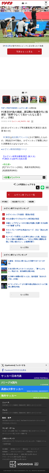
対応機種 (5, 449)
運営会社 (25, 449)
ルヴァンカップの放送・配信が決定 (20, 214)
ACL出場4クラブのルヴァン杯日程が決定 (22, 219)
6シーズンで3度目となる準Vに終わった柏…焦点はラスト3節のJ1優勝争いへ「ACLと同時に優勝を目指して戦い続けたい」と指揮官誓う (26, 239)
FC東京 (6, 137)
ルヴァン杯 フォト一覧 (24, 195)
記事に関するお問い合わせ (29, 454)
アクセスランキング (21, 441)
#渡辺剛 (31, 202)
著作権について (15, 449)
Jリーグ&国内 (13, 405)
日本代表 (5, 405)
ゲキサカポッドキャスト (9, 423)
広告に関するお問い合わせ (10, 454)
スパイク (39, 405)
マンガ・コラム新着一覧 (9, 431)
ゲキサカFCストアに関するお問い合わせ (14, 459)
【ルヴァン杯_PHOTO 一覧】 (20, 121)
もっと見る (24, 247)
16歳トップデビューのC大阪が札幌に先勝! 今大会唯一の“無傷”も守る (27, 224)
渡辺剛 (8, 46)
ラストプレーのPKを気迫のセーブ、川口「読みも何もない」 (27, 231)
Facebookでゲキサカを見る (15, 370)
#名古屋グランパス (18, 202)
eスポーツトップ (37, 431)
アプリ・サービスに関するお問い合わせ (14, 456)
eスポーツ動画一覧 (21, 433)
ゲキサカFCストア (7, 441)
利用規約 (5, 451)
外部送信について (32, 451)
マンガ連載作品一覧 (24, 431)
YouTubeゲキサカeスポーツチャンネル (32, 420)
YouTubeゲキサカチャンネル (10, 420)
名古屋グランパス (20, 137)
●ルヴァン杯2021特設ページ (14, 149)
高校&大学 (22, 405)
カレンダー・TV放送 (34, 441)
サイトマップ (35, 449)
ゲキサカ (7, 3)
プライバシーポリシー (17, 451)
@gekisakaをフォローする (14, 365)
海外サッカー (31, 405)
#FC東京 (4, 202)
